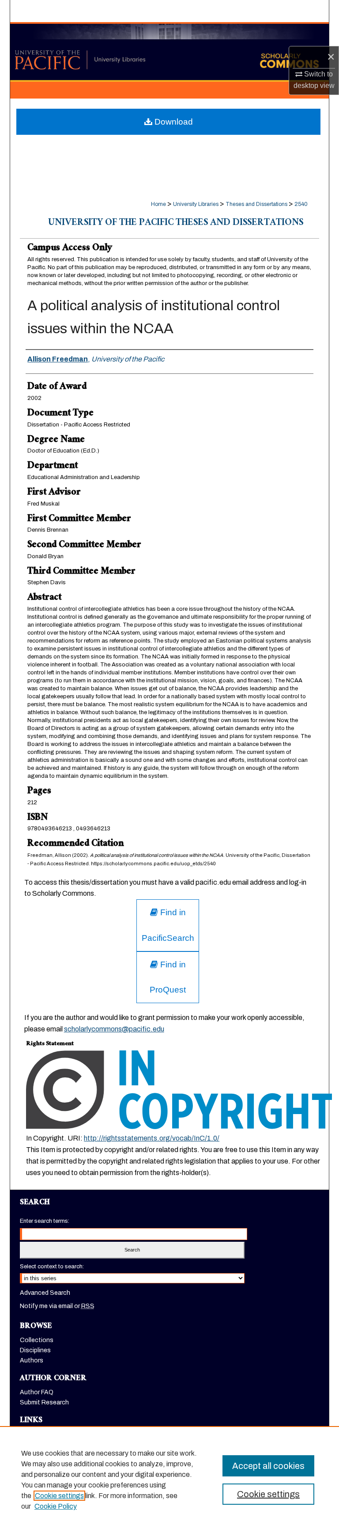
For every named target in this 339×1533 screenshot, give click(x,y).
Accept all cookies (268, 1466)
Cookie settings (59, 1495)
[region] (169, 1479)
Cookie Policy (55, 1506)
